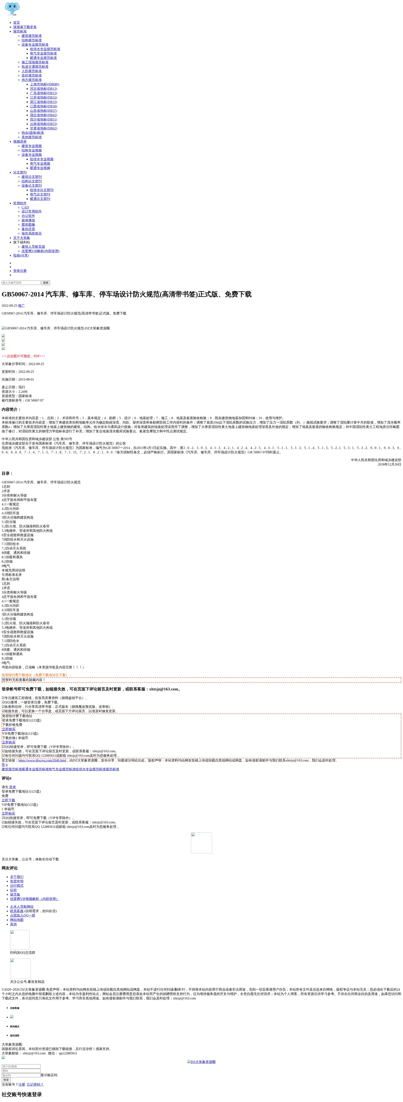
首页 (16, 22)
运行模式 (17, 885)
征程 (13, 890)
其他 (13, 924)
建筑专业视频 (32, 146)
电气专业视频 (40, 163)
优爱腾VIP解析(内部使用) (40, 251)
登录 (12, 787)
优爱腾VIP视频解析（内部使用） (34, 899)
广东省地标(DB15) (43, 93)
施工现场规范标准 (35, 62)
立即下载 (8, 800)
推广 (21, 305)
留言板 (15, 894)
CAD (25, 207)
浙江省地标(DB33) (43, 102)
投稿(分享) (21, 255)
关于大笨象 (21, 238)
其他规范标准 (32, 137)
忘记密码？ (35, 1084)
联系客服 (17, 911)
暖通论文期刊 (40, 199)
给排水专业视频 (42, 159)
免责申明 (17, 881)
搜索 (45, 282)
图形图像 (28, 224)
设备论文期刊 (32, 185)
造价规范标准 (32, 75)
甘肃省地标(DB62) (43, 128)
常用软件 (20, 203)
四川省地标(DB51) (43, 119)
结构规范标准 (32, 40)
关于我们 (17, 877)
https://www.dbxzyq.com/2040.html (42, 760)
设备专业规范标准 (35, 44)
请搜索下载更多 (25, 27)
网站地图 (17, 920)
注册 (21, 1084)
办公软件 (28, 216)
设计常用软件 (32, 211)
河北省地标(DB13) (43, 88)
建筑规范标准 (32, 36)
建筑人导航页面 (33, 246)
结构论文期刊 (32, 181)
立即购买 (9, 729)
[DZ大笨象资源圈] (12, 15)
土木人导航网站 (22, 906)
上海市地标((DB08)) (44, 84)
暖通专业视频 (40, 168)
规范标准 (20, 31)
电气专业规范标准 (43, 53)
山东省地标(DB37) (43, 110)
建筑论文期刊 (32, 177)
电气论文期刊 (40, 194)
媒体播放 (28, 220)
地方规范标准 (32, 80)
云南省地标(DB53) (43, 124)
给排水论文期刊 (42, 190)
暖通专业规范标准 (43, 58)
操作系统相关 (32, 233)
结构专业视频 (32, 150)
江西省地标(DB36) (43, 106)
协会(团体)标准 (33, 132)
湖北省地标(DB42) (43, 115)
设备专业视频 (32, 154)
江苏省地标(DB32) (43, 97)
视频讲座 (20, 141)
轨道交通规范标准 (35, 66)
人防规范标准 (32, 71)
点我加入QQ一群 (22, 915)
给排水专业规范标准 (45, 49)
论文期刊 (20, 172)
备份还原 (28, 229)
